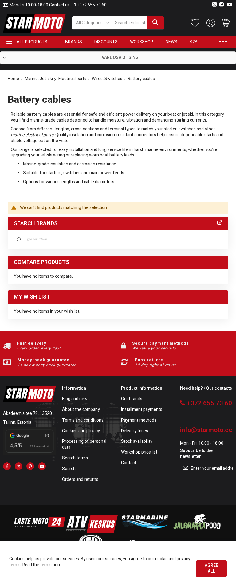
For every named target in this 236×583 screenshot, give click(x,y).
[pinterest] (30, 466)
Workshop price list (139, 452)
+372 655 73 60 (92, 5)
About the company (81, 410)
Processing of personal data (84, 444)
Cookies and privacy (81, 431)
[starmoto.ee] (34, 23)
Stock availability (136, 442)
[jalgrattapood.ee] (197, 531)
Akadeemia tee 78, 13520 (27, 413)
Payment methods (138, 420)
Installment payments (141, 410)
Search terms (75, 458)
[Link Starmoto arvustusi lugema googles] (29, 453)
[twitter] (18, 466)
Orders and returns (80, 480)
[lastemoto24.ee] (39, 531)
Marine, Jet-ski (39, 78)
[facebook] (7, 466)
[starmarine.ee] (144, 531)
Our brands (131, 399)
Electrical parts (72, 78)
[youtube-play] (42, 466)
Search (69, 469)
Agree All (211, 568)
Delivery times (134, 431)
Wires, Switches (107, 78)
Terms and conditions (83, 420)
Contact (128, 463)
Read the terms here (41, 565)
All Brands (219, 223)
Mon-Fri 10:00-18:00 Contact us (40, 5)
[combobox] (138, 22)
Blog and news (76, 399)
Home (13, 78)
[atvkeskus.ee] (92, 531)
